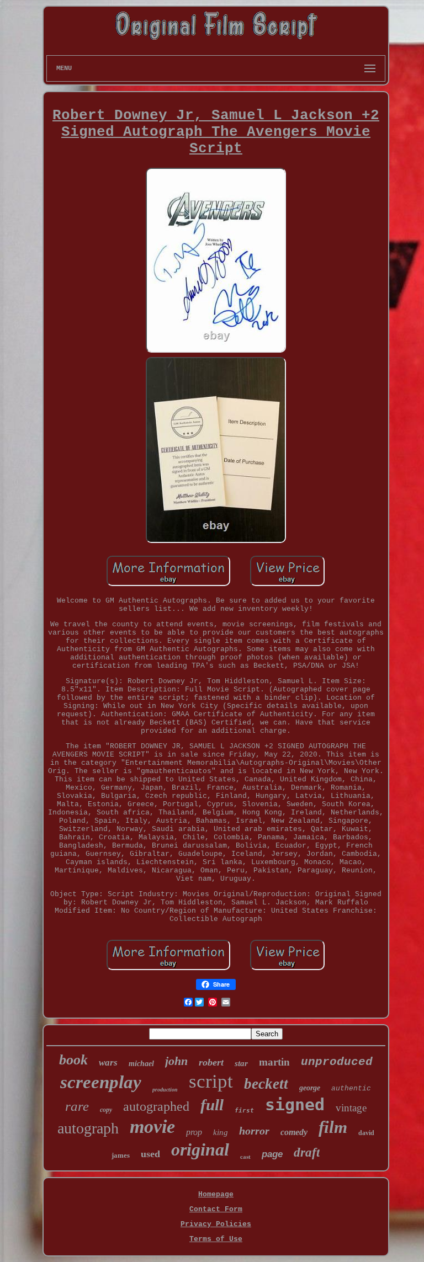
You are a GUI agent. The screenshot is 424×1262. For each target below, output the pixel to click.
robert (211, 1062)
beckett (266, 1083)
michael (141, 1063)
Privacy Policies (216, 1224)
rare (77, 1106)
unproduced (337, 1062)
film (333, 1127)
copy (106, 1110)
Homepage (216, 1194)
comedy (294, 1132)
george (309, 1088)
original (200, 1149)
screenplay (100, 1082)
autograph (88, 1128)
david (366, 1133)
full (212, 1105)
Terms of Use (215, 1239)
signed (295, 1104)
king (220, 1132)
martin (274, 1062)
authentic (351, 1088)
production (165, 1090)
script (211, 1081)
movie (152, 1126)
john (176, 1061)
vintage (351, 1108)
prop (194, 1132)
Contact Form (215, 1209)
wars (108, 1062)
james (121, 1155)
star (241, 1063)
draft (307, 1152)
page (272, 1154)
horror (254, 1131)
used (150, 1153)
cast (245, 1156)
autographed (156, 1106)
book (73, 1060)
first (244, 1110)
